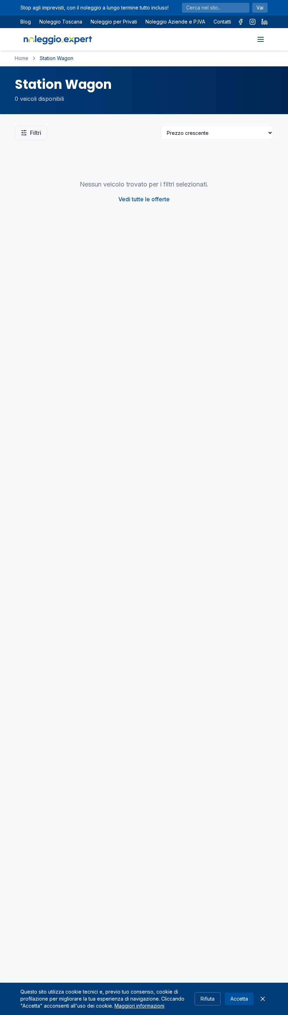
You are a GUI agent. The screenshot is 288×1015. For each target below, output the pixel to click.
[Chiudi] (263, 999)
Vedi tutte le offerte (144, 199)
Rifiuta (208, 999)
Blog (25, 22)
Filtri (35, 132)
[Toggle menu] (261, 39)
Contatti (222, 22)
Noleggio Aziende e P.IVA (175, 22)
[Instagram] (252, 22)
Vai (259, 8)
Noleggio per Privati (114, 22)
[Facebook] (240, 22)
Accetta (239, 999)
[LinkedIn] (264, 22)
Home (21, 58)
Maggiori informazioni (139, 1006)
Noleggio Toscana (60, 22)
